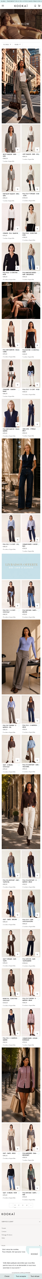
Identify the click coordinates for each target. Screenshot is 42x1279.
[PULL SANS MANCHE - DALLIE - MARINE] (11, 413)
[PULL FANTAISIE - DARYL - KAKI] (30, 1177)
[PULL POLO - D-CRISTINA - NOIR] (11, 257)
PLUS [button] (3, 1246)
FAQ (3, 1238)
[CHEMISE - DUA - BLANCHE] (11, 217)
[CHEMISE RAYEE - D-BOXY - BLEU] (30, 528)
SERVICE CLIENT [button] (8, 1222)
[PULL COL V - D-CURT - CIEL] (11, 528)
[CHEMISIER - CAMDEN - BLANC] (11, 373)
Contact (4, 1228)
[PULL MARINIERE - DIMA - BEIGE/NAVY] (30, 1137)
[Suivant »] (31, 1205)
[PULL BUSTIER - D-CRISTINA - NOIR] (30, 334)
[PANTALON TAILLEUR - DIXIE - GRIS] (11, 178)
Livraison (4, 1231)
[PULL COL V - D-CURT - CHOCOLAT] (11, 594)
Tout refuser (35, 1276)
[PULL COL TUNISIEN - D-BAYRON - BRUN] (30, 982)
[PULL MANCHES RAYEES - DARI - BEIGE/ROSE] (30, 257)
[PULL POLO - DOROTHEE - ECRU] (30, 217)
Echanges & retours (7, 1235)
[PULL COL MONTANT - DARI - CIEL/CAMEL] (30, 749)
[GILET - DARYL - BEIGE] (11, 1137)
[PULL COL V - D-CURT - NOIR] (30, 373)
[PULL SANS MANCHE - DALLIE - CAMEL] (11, 334)
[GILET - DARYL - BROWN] (11, 904)
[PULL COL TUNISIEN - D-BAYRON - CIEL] (11, 709)
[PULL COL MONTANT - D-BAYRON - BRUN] (30, 864)
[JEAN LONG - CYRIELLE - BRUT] (30, 413)
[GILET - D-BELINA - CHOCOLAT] (11, 749)
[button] (34, 6)
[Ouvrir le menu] (5, 6)
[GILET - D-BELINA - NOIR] (11, 1177)
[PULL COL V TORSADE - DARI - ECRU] (30, 178)
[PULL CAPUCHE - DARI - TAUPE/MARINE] (30, 943)
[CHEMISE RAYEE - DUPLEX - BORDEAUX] (30, 1022)
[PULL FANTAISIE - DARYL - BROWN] (30, 594)
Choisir (7, 1276)
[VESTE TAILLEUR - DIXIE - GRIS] (11, 138)
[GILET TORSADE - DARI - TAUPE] (11, 943)
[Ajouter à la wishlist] (19, 155)
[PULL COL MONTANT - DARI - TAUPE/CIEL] (11, 864)
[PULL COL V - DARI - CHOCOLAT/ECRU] (30, 904)
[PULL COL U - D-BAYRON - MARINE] (11, 1022)
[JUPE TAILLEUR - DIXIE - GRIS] (30, 138)
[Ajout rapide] (17, 149)
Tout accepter (21, 1276)
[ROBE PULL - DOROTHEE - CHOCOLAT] (11, 982)
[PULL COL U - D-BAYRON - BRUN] (30, 709)
